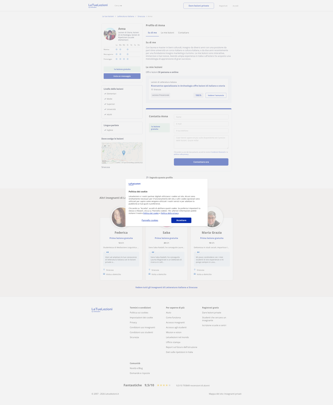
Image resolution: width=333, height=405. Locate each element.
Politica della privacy (170, 213)
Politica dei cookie (151, 213)
